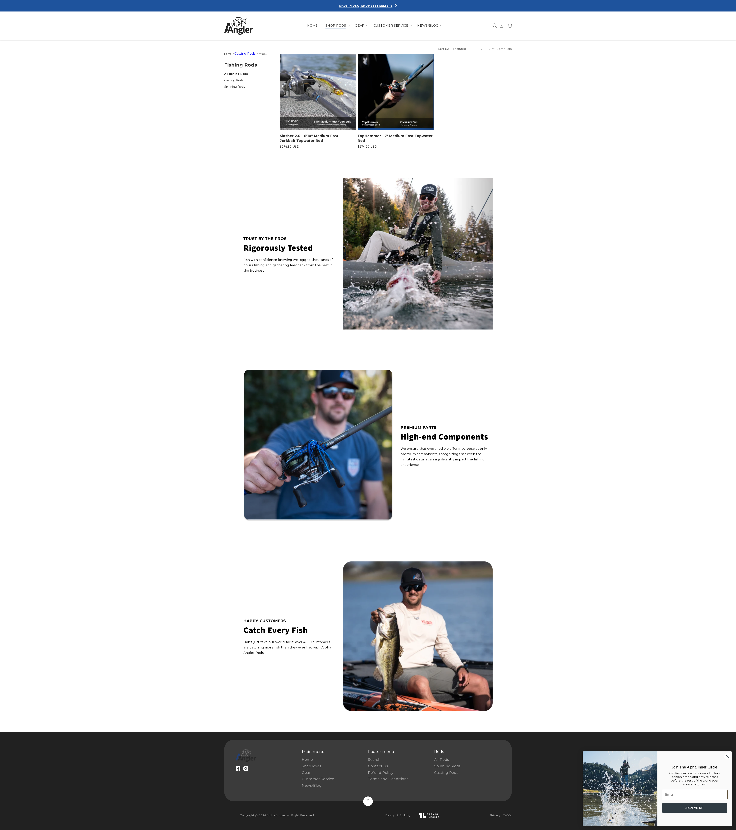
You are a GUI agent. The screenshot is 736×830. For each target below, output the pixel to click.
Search (374, 760)
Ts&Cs (507, 815)
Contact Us (378, 766)
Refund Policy (380, 773)
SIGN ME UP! (694, 807)
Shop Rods (311, 766)
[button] (336, 25)
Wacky (263, 53)
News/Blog (311, 785)
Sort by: (443, 49)
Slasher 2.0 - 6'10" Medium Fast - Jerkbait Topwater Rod (310, 138)
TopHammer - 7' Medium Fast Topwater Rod (395, 138)
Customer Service (318, 779)
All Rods (441, 760)
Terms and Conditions (388, 779)
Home (228, 53)
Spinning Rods (234, 86)
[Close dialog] (727, 756)
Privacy (495, 815)
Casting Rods (244, 53)
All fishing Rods (236, 74)
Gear (306, 773)
